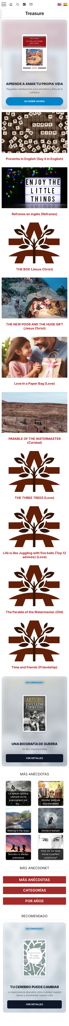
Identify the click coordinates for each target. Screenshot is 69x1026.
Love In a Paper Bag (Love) (34, 383)
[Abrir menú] (3, 4)
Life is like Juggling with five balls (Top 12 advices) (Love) (34, 555)
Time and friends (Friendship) (34, 667)
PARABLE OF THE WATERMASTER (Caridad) (35, 441)
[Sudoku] (24, 4)
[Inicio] (10, 4)
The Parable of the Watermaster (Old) (34, 612)
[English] (59, 4)
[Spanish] (65, 4)
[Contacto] (30, 4)
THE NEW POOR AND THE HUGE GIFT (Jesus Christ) (34, 326)
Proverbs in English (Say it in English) (34, 159)
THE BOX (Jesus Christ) (34, 269)
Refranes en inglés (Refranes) (34, 214)
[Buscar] (17, 4)
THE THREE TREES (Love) (34, 498)
